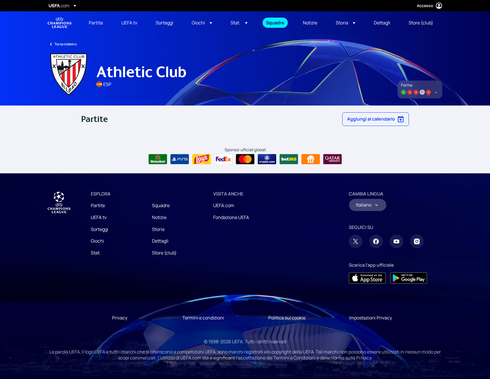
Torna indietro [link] (65, 44)
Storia (158, 229)
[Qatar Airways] (332, 159)
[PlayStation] (179, 159)
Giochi (97, 241)
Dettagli (160, 241)
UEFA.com (223, 205)
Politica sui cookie (286, 318)
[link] (96, 22)
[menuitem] (98, 22)
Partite (98, 205)
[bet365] (289, 159)
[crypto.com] (267, 159)
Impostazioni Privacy (370, 318)
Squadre (161, 205)
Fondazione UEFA (231, 217)
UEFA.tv (99, 217)
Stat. (96, 253)
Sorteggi (99, 229)
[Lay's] (201, 159)
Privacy (119, 318)
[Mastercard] (245, 159)
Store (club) (164, 253)
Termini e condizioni (203, 318)
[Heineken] (158, 159)
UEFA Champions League (59, 22)
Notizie (159, 217)
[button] (202, 22)
